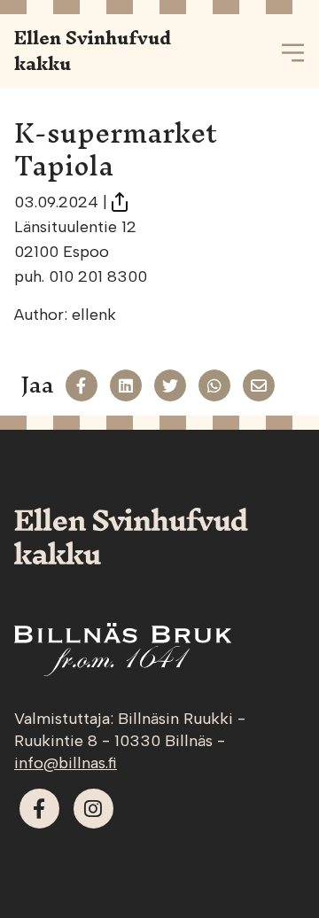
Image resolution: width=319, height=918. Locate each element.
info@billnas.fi (65, 763)
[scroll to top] (268, 867)
